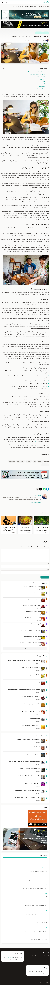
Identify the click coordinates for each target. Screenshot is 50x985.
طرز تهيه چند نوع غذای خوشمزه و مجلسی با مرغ (32, 636)
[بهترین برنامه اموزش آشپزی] (25, 818)
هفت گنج (46, 952)
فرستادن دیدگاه (45, 577)
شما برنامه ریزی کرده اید (40, 89)
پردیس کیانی (43, 40)
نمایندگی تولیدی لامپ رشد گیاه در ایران (32, 783)
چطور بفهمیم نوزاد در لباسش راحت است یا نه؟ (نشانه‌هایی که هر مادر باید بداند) (24, 761)
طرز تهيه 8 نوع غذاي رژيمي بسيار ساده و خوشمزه (32, 593)
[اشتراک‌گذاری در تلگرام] (47, 489)
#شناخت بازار (28, 461)
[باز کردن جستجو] (9, 2)
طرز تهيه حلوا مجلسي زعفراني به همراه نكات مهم (32, 611)
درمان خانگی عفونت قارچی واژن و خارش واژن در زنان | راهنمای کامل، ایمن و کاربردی (24, 660)
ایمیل (47, 569)
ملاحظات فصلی (42, 86)
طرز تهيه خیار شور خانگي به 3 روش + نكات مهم (32, 586)
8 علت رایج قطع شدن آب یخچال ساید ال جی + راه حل (29, 768)
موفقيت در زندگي (38, 33)
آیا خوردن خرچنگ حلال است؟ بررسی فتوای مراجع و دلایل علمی (35, 905)
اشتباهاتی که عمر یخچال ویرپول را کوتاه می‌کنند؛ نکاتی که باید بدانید (27, 776)
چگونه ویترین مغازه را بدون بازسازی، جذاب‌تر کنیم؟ (30, 754)
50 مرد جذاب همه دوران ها (42, 897)
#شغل (34, 461)
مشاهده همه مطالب (36, 502)
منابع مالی (43, 81)
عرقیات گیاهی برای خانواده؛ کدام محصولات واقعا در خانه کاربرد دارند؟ (26, 797)
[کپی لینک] (37, 489)
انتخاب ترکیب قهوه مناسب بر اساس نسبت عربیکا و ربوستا (29, 747)
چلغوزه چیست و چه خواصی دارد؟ (41, 863)
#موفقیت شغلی (45, 464)
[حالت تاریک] (5, 2)
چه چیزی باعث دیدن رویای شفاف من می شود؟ (38, 871)
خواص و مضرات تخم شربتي (35, 718)
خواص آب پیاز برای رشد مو (42, 922)
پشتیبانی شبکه (42, 84)
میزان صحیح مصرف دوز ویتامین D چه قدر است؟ (31, 725)
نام (48, 563)
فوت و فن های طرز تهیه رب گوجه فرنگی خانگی (32, 617)
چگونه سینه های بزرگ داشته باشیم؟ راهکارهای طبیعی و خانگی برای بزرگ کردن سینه (24, 689)
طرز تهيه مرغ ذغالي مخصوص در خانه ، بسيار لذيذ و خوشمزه (30, 630)
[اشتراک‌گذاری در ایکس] (40, 489)
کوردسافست (10, 957)
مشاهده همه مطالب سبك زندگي (26, 648)
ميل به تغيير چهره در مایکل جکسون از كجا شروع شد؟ (37, 880)
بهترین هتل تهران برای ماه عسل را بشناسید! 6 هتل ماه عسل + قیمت (34, 931)
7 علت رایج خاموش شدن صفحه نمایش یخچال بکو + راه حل (28, 739)
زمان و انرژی (42, 79)
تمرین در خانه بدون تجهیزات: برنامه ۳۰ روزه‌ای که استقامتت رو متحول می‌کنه (33, 888)
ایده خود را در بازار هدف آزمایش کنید (37, 74)
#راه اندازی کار (40, 461)
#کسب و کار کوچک (20, 461)
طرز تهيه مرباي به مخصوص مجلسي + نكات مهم (32, 599)
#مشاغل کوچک (12, 461)
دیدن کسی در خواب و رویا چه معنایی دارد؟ (39, 939)
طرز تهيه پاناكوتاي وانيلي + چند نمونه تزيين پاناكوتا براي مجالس (29, 642)
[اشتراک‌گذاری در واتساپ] (44, 489)
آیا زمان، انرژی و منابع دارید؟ (39, 77)
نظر (48, 548)
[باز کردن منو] (2, 2)
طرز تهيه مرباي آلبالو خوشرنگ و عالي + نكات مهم (32, 605)
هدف (34, 441)
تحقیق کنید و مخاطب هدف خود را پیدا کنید (36, 72)
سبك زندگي (46, 33)
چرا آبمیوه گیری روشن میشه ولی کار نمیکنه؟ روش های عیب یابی (27, 790)
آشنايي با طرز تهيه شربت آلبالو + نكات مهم (33, 624)
